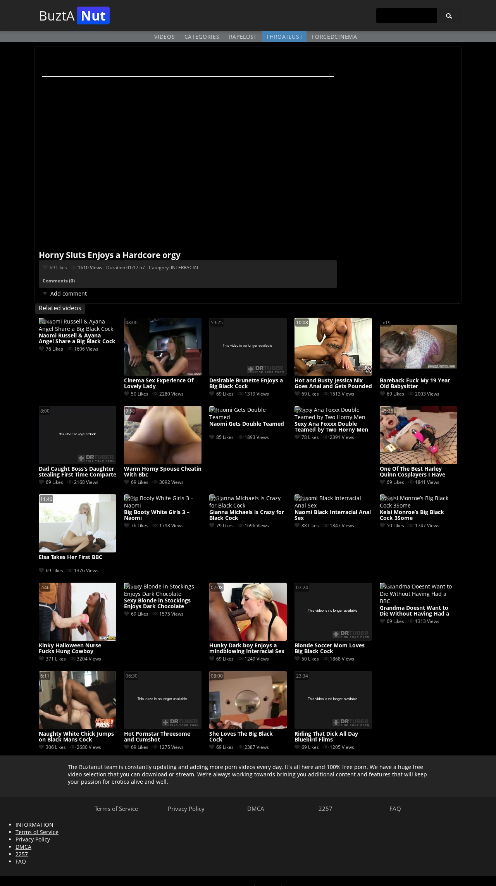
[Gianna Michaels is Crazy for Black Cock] (248, 505)
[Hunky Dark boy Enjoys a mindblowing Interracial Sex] (248, 638)
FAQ (395, 808)
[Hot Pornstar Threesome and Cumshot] (163, 727)
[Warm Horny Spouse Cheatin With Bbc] (163, 462)
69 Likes (58, 267)
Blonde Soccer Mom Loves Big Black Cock (329, 648)
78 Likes (310, 437)
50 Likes (139, 394)
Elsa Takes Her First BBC (70, 557)
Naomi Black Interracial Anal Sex (332, 515)
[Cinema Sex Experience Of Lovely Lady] (163, 373)
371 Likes (56, 658)
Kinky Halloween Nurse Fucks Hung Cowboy (70, 648)
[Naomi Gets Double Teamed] (248, 417)
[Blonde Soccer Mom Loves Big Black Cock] (333, 638)
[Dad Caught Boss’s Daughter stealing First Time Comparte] (77, 462)
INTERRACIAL (185, 267)
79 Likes (225, 525)
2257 (325, 808)
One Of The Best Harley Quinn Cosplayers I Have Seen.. (412, 472)
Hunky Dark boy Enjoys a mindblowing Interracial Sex (246, 648)
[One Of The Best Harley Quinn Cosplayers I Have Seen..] (418, 462)
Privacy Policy (186, 808)
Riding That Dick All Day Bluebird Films (326, 737)
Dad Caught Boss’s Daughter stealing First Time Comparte (77, 472)
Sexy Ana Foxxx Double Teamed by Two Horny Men (331, 427)
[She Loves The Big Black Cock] (248, 727)
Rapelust (243, 36)
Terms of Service (116, 808)
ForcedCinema (334, 36)
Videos (164, 36)
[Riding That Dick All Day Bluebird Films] (333, 727)
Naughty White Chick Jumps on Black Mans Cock (76, 737)
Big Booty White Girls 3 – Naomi (156, 515)
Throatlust (284, 36)
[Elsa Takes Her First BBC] (77, 550)
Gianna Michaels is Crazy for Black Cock (246, 515)
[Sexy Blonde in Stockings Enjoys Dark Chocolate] (163, 593)
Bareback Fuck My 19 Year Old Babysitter (415, 383)
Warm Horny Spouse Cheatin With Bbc (163, 472)
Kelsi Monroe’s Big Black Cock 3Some (412, 515)
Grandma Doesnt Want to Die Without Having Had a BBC (414, 611)
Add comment (68, 293)
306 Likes (56, 747)
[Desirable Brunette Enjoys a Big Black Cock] (248, 373)
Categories (202, 36)
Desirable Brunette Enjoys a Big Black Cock (246, 383)
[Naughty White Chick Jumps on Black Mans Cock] (77, 727)
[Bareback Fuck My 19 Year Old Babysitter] (418, 373)
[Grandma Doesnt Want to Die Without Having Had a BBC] (418, 601)
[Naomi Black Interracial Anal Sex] (333, 505)
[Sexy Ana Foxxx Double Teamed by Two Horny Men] (333, 417)
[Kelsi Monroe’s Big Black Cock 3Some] (418, 505)
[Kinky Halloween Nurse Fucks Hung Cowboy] (77, 638)
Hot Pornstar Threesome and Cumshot (157, 737)
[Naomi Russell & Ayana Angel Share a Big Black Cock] (77, 328)
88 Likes (310, 525)
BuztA (72, 15)
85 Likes (225, 437)
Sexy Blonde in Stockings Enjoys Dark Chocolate (157, 603)
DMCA (255, 808)
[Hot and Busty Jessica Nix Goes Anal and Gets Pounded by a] (333, 373)
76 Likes (54, 349)
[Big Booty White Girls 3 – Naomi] (163, 505)
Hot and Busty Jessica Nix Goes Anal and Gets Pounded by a (333, 383)
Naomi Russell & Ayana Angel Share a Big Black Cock (77, 338)
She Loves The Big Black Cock (241, 737)
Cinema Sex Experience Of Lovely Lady (158, 383)
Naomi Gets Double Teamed (246, 424)
